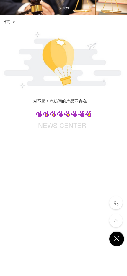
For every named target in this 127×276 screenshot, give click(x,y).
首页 (6, 22)
